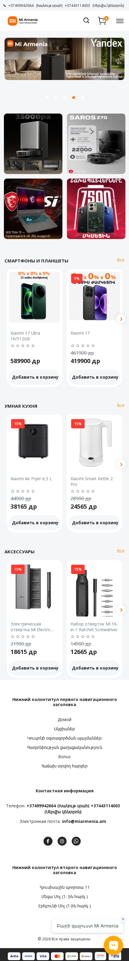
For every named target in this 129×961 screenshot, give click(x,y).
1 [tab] (47, 98)
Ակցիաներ (64, 729)
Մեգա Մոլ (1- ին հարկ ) (64, 896)
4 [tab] (73, 98)
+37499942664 (41, 806)
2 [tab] (55, 98)
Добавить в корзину (35, 377)
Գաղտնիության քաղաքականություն (64, 747)
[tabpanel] (64, 59)
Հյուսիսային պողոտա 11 (65, 887)
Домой (64, 719)
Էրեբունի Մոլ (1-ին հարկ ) (64, 906)
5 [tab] (83, 98)
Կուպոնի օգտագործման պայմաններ (64, 738)
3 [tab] (65, 98)
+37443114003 (105, 806)
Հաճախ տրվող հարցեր (64, 766)
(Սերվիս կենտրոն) (63, 812)
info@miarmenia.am (84, 821)
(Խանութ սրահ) (73, 806)
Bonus (64, 756)
